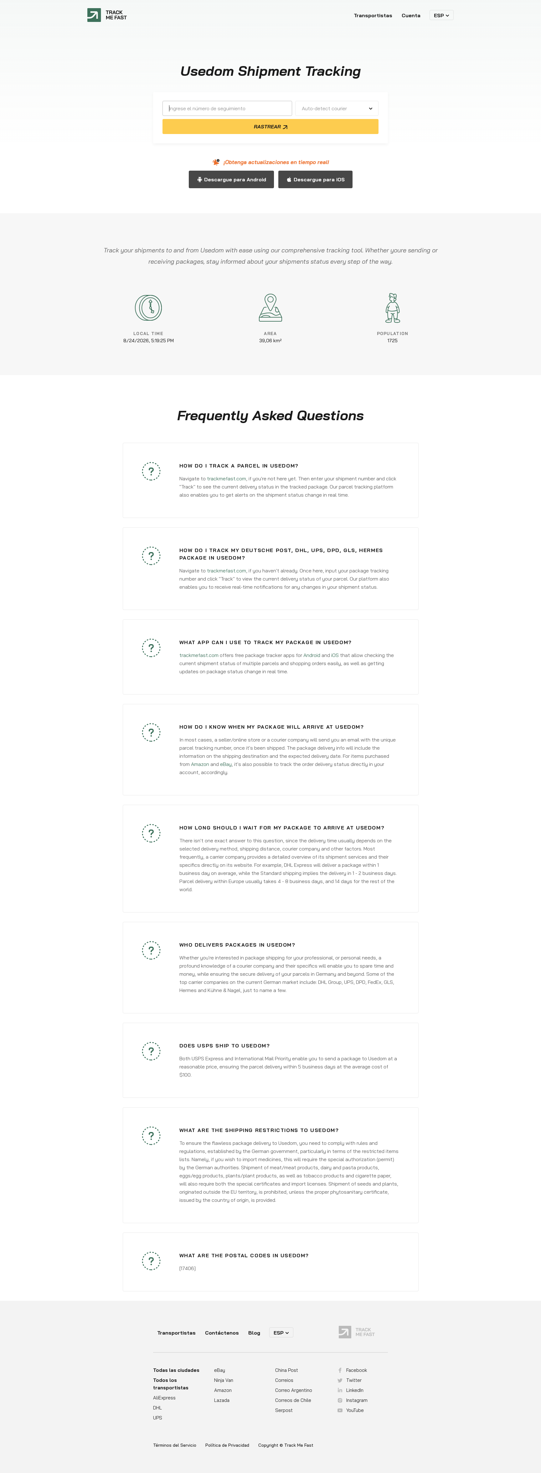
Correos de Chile (293, 1400)
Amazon (200, 764)
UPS (157, 1418)
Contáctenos (222, 1333)
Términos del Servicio (174, 1445)
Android (311, 655)
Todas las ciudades (176, 1370)
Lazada (221, 1400)
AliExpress (164, 1398)
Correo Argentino (293, 1390)
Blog (254, 1333)
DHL (157, 1408)
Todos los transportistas (170, 1384)
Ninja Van (223, 1380)
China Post (286, 1370)
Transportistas (373, 15)
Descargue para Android (235, 179)
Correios (284, 1380)
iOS (335, 655)
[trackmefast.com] (107, 15)
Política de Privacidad (227, 1445)
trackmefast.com (226, 478)
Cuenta (411, 15)
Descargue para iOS (319, 179)
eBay (226, 764)
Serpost (284, 1410)
